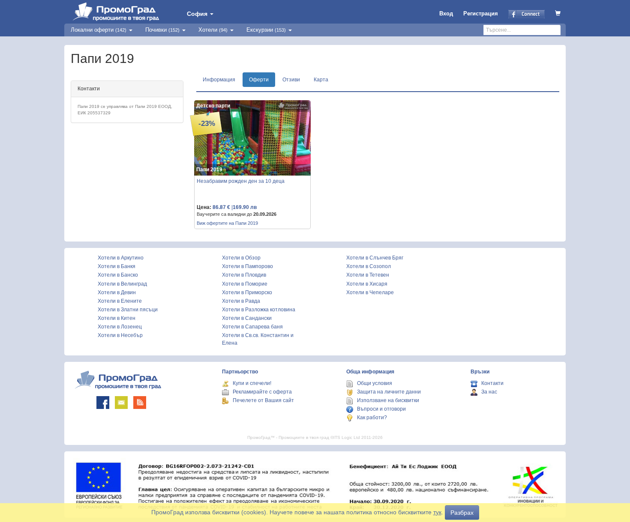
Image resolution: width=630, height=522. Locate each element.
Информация (219, 80)
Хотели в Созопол (368, 266)
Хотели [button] (213, 30)
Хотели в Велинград (122, 284)
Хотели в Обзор (241, 258)
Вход (446, 13)
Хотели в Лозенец (120, 327)
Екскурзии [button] (266, 30)
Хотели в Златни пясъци (128, 310)
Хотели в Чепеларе (370, 292)
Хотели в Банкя (116, 266)
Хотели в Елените (120, 301)
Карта (321, 80)
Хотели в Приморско (247, 292)
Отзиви (291, 80)
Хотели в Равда (241, 301)
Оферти (259, 80)
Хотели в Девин (117, 292)
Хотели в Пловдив (244, 275)
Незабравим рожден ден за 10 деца (241, 181)
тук (437, 512)
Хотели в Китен (116, 318)
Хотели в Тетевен (367, 275)
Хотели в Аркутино (121, 258)
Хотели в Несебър (120, 335)
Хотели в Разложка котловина (258, 310)
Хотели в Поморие (244, 284)
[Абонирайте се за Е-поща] (121, 402)
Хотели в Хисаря (366, 284)
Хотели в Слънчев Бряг (374, 258)
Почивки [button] (162, 30)
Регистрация (480, 13)
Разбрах (462, 512)
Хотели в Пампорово (247, 266)
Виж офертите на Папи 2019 (227, 223)
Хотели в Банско (118, 275)
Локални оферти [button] (98, 30)
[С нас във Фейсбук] (102, 402)
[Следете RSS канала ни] (139, 402)
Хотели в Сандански (247, 318)
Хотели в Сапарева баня (252, 327)
